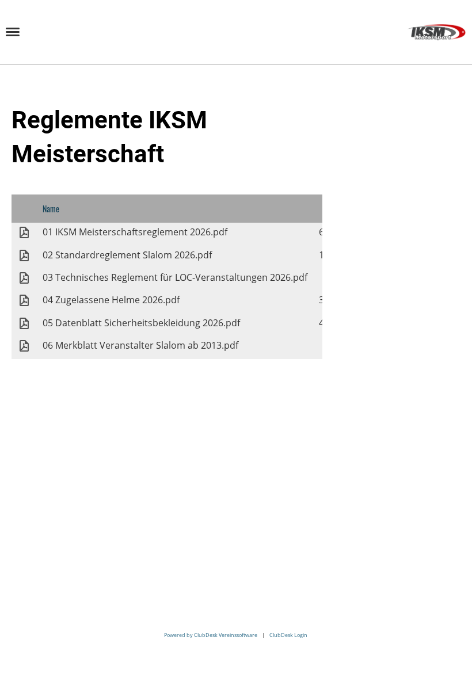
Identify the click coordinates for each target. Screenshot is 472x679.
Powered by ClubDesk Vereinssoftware (210, 635)
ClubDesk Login (288, 635)
